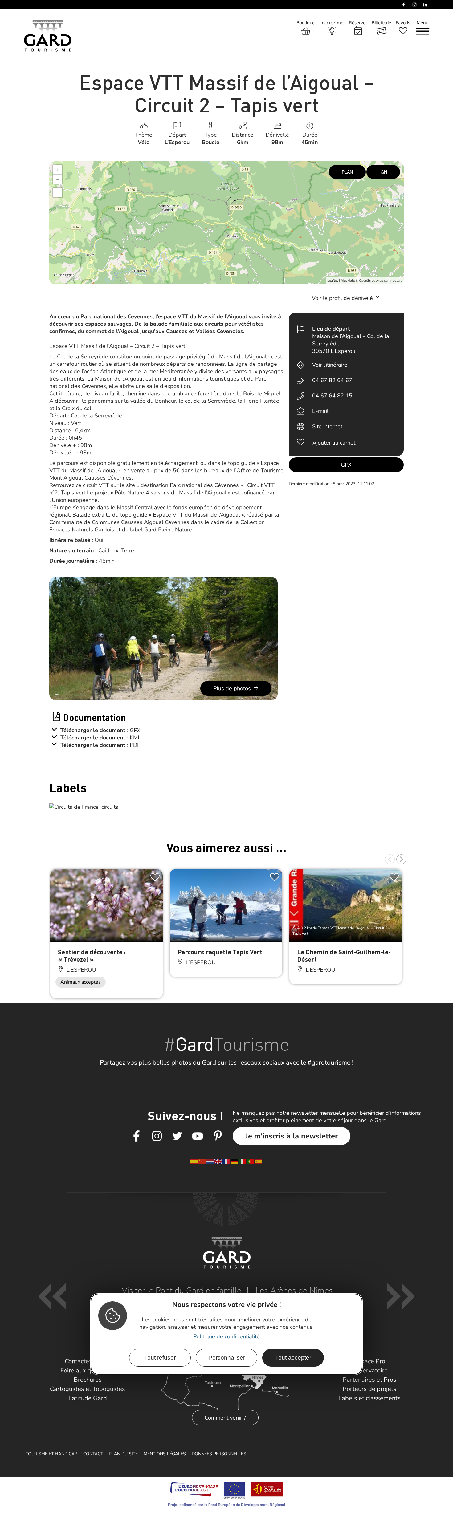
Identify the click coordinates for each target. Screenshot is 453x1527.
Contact (93, 1454)
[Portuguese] (251, 1161)
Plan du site (123, 1454)
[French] (226, 1161)
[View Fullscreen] (57, 192)
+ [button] (57, 169)
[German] (235, 1161)
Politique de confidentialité (226, 1336)
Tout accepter (293, 1358)
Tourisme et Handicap (51, 1454)
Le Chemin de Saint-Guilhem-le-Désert (344, 955)
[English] (218, 1161)
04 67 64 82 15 (332, 395)
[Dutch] (210, 1161)
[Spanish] (259, 1161)
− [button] (57, 179)
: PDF (133, 745)
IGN (383, 172)
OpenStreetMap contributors (380, 280)
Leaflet (332, 280)
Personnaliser (226, 1358)
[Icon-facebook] (136, 1136)
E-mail (320, 411)
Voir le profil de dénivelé (343, 298)
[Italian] (243, 1161)
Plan (347, 172)
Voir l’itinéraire (329, 365)
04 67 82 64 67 (332, 380)
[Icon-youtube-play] (197, 1136)
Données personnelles (219, 1454)
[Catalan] (194, 1161)
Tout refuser (160, 1358)
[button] (390, 859)
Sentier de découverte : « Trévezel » (92, 955)
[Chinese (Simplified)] (202, 1161)
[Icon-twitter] (177, 1136)
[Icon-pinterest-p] (217, 1136)
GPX (346, 465)
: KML (134, 737)
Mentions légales (165, 1454)
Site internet (327, 426)
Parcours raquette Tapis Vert (220, 952)
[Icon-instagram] (156, 1136)
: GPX (134, 730)
